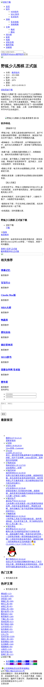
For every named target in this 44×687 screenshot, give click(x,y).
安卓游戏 (15, 22)
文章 (8, 27)
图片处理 (7, 611)
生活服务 (7, 644)
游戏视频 (15, 24)
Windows (12, 54)
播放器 (6, 594)
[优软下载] (6, 2)
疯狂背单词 (7, 345)
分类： (9, 73)
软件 (8, 9)
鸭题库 (4, 320)
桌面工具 (6, 606)
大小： (9, 75)
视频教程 (6, 647)
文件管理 (6, 627)
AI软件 (6, 649)
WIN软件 (15, 12)
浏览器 (6, 599)
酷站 (13, 32)
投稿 (8, 40)
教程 (13, 29)
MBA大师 (6, 307)
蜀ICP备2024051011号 (15, 671)
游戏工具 (7, 609)
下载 (8, 228)
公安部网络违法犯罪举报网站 (16, 668)
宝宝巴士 (5, 282)
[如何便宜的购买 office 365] (22, 57)
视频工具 (7, 601)
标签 (8, 37)
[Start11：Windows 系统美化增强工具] (22, 254)
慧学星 (4, 382)
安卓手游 (7, 636)
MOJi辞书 (6, 357)
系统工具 (7, 639)
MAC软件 (15, 14)
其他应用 (7, 622)
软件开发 (6, 652)
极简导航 (10, 45)
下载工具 (7, 619)
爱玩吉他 (5, 332)
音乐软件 (7, 632)
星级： (9, 83)
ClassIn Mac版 (8, 295)
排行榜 (9, 35)
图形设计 (6, 614)
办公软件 (7, 596)
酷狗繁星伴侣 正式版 (10, 251)
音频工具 (7, 654)
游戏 (8, 19)
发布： (9, 85)
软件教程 (6, 629)
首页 (8, 7)
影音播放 (7, 642)
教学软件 (20, 54)
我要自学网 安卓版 (10, 369)
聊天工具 (6, 604)
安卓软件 (15, 17)
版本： (9, 78)
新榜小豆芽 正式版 (9, 249)
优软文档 (10, 42)
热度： (9, 80)
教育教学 (5, 235)
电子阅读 (7, 624)
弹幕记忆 (5, 270)
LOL (4, 634)
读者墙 (9, 47)
